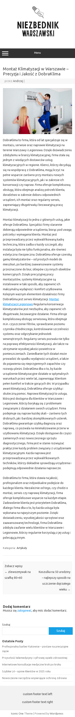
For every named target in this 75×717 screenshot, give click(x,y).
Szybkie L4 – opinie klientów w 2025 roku (26, 671)
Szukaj (6, 624)
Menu (37, 52)
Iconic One (17, 713)
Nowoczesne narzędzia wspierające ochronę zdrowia (34, 677)
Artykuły (22, 547)
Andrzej (18, 81)
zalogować (24, 610)
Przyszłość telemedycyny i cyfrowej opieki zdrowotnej (34, 657)
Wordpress (56, 713)
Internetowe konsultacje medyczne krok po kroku (31, 664)
